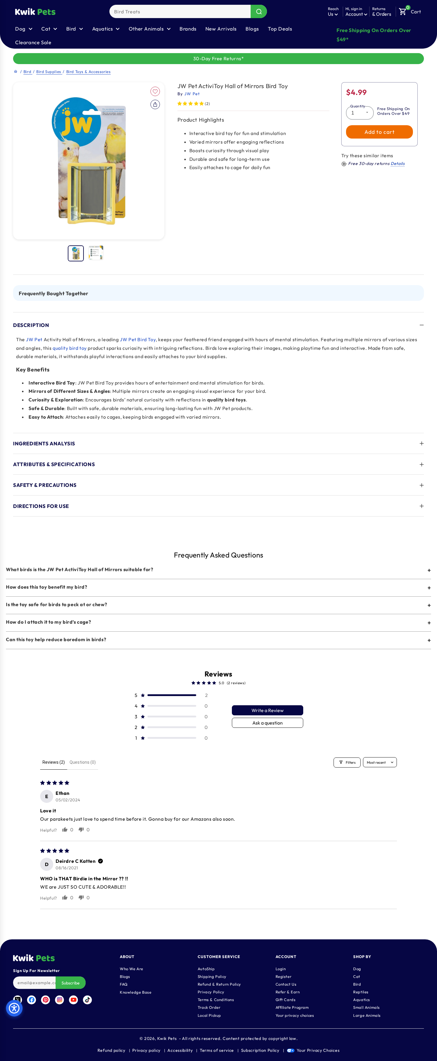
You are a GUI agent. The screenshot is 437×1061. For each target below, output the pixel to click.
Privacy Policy (211, 991)
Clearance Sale (33, 42)
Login (281, 968)
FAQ (124, 983)
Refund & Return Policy (219, 983)
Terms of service (217, 1050)
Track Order (209, 1007)
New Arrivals (221, 29)
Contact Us (286, 983)
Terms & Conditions (216, 999)
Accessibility (180, 1050)
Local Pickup (209, 1015)
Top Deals (280, 29)
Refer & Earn (288, 991)
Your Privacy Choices (318, 1050)
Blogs (252, 29)
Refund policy (111, 1050)
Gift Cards (286, 999)
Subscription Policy (260, 1050)
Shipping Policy (212, 976)
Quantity (357, 106)
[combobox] (188, 11)
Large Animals (367, 1015)
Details (398, 163)
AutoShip (206, 968)
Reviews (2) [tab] (54, 762)
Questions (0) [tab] (83, 762)
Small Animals (366, 1007)
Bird (27, 71)
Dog (357, 968)
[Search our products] (259, 11)
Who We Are (131, 968)
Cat (356, 976)
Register (284, 976)
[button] (410, 10)
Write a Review (267, 710)
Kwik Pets (167, 1038)
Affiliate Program (292, 1007)
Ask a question (267, 723)
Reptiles (361, 991)
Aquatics (361, 999)
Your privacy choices (295, 1015)
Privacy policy (146, 1050)
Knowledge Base (135, 991)
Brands (188, 29)
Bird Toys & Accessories (88, 71)
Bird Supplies (49, 71)
